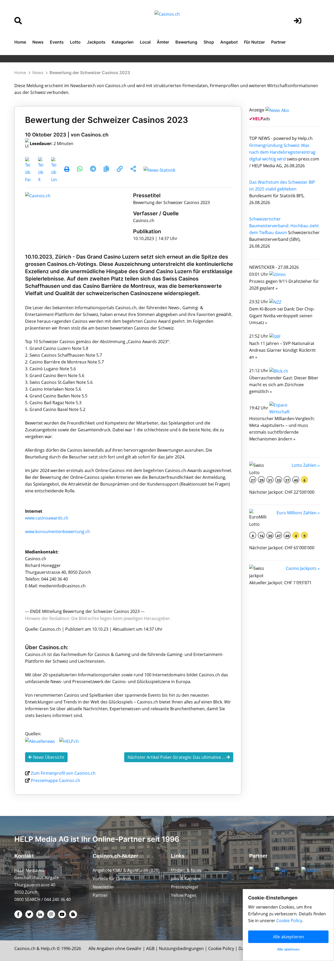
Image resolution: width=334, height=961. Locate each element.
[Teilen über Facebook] (28, 169)
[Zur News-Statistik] (159, 169)
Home (20, 42)
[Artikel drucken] (66, 169)
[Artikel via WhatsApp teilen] (80, 169)
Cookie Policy (221, 948)
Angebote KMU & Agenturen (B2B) (126, 870)
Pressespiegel (184, 887)
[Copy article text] (107, 169)
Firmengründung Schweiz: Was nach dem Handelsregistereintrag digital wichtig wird (282, 152)
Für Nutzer (254, 42)
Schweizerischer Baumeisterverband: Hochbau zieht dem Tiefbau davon (284, 225)
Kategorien (123, 42)
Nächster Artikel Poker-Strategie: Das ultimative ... (177, 757)
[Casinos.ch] (37, 195)
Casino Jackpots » (303, 568)
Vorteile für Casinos (112, 878)
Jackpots (96, 42)
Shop (209, 42)
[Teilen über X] (41, 169)
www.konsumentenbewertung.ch (57, 531)
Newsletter (103, 887)
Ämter (163, 42)
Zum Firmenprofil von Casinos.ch (63, 773)
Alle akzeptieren (288, 937)
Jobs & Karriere (186, 878)
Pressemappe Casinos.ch (55, 780)
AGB (150, 948)
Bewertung (186, 42)
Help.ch (48, 948)
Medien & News (186, 870)
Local (145, 42)
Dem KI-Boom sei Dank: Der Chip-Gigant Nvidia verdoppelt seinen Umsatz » (282, 315)
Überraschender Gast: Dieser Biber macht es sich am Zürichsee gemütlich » (283, 384)
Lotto (75, 42)
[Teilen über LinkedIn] (54, 169)
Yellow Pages (183, 895)
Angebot (229, 42)
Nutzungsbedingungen (181, 948)
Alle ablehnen (288, 949)
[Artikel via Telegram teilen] (93, 169)
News (38, 42)
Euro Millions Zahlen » (298, 513)
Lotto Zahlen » (306, 465)
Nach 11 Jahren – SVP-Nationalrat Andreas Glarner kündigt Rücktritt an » (282, 350)
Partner (278, 42)
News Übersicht (48, 757)
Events (57, 42)
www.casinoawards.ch (46, 518)
